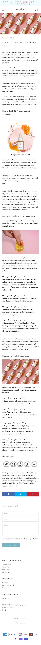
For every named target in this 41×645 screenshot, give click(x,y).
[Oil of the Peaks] (20, 135)
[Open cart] (38, 10)
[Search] (35, 10)
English (24, 618)
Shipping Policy (6, 588)
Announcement (6, 572)
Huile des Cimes (8, 168)
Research (5, 583)
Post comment (11, 545)
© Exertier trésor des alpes (20, 623)
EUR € (14, 618)
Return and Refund (8, 585)
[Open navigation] (3, 9)
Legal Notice (6, 569)
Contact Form (6, 598)
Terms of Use (6, 567)
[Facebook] (2, 610)
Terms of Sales (6, 564)
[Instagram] (5, 610)
